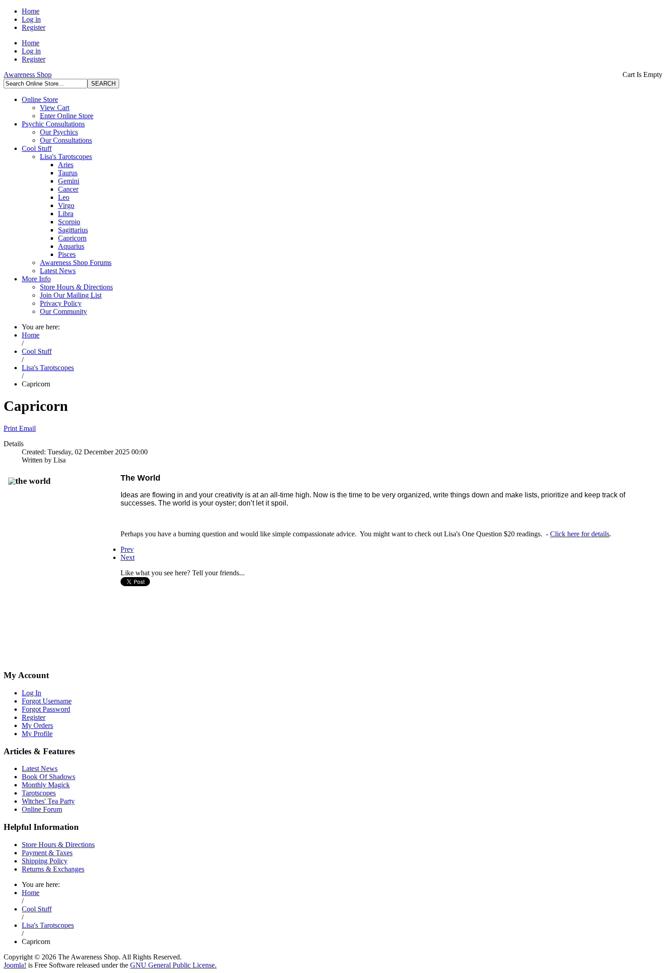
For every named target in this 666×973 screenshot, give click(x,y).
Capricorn (72, 238)
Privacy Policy (61, 303)
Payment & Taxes (47, 853)
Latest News (58, 271)
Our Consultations (66, 140)
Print (11, 428)
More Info (36, 279)
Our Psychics (59, 132)
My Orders (37, 725)
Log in (31, 19)
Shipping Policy (45, 861)
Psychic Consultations (53, 124)
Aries (65, 165)
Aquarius (71, 246)
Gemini (68, 181)
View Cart (54, 107)
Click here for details (579, 534)
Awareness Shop (28, 74)
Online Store (40, 99)
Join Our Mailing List (70, 295)
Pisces (67, 254)
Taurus (67, 173)
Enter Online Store (66, 116)
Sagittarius (73, 230)
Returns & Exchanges (53, 869)
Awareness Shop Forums (75, 262)
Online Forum (42, 809)
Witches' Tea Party (48, 801)
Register (33, 27)
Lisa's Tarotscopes (66, 156)
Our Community (63, 311)
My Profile (37, 733)
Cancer (68, 189)
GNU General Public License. (173, 965)
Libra (65, 213)
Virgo (66, 205)
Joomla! (15, 965)
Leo (63, 197)
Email (27, 428)
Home (30, 11)
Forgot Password (46, 709)
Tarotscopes (39, 793)
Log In (31, 693)
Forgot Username (47, 701)
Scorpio (69, 222)
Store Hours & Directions (76, 287)
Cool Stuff (37, 148)
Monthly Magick (46, 785)
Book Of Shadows (48, 776)
